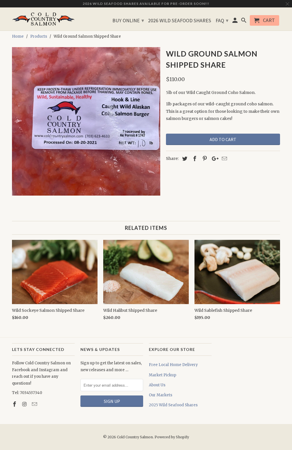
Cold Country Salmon (135, 437)
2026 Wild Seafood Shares (179, 21)
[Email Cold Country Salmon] (35, 404)
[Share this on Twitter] (183, 158)
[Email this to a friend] (223, 158)
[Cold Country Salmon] (43, 19)
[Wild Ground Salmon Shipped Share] (86, 121)
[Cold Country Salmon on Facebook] (15, 404)
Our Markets (160, 395)
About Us (157, 385)
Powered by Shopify (172, 437)
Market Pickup (162, 375)
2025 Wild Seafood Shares (173, 405)
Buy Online (128, 20)
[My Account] (235, 21)
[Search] (244, 21)
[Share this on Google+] (213, 158)
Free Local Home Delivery (173, 364)
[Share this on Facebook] (193, 158)
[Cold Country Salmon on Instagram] (25, 404)
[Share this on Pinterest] (203, 158)
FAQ (222, 20)
